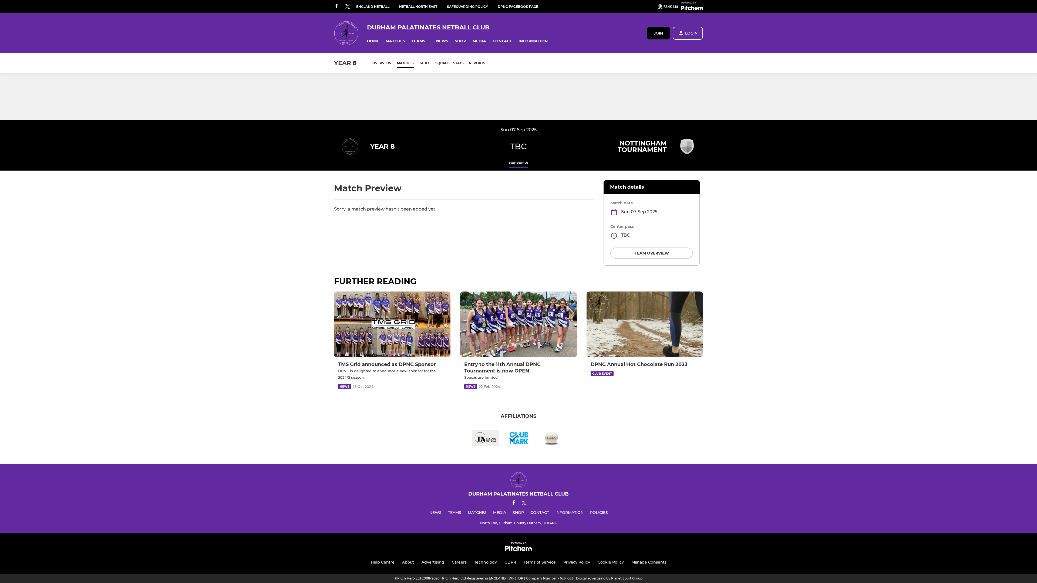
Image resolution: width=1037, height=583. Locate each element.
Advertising (433, 562)
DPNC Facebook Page (518, 7)
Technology (485, 562)
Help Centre (383, 562)
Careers (459, 562)
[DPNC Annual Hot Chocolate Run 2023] (645, 324)
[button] (373, 41)
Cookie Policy (611, 562)
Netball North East (418, 7)
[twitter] (347, 7)
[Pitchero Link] (692, 9)
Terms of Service (540, 562)
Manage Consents (648, 562)
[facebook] (336, 6)
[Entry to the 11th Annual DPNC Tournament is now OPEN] (518, 324)
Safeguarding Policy (467, 7)
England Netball (372, 7)
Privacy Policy (576, 562)
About (408, 562)
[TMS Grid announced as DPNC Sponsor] (392, 324)
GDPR (510, 562)
